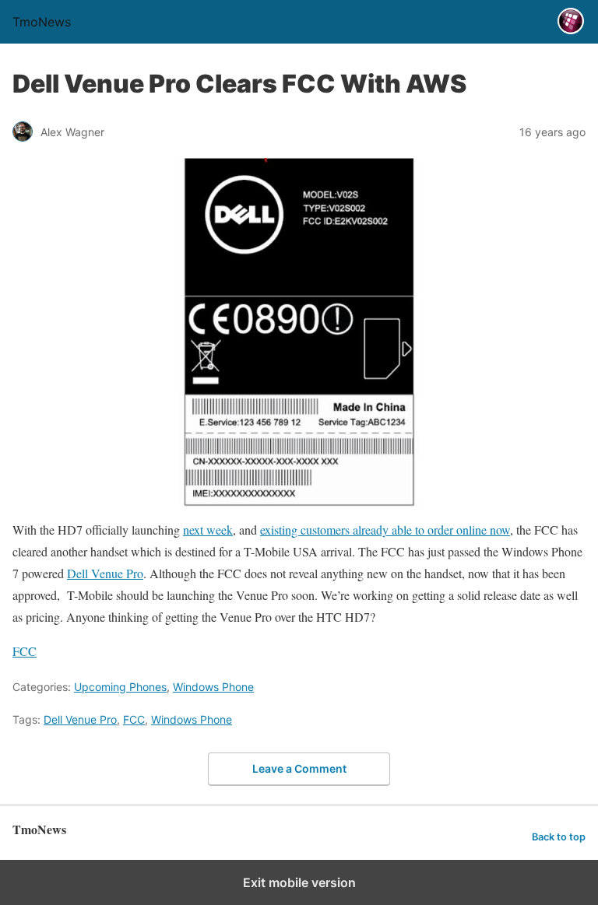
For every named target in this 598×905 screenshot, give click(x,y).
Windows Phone (213, 686)
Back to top (559, 837)
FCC (24, 651)
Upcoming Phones (120, 686)
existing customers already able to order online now (385, 529)
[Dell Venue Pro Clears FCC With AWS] (299, 332)
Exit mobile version (299, 882)
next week (208, 529)
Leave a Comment (299, 768)
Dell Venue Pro (105, 573)
